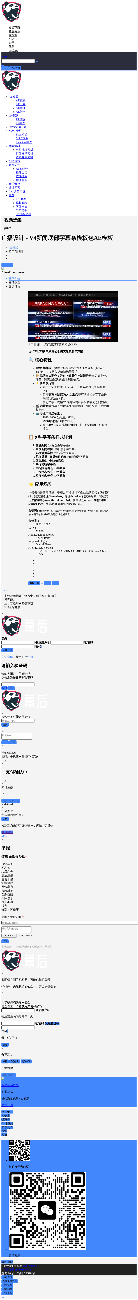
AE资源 (13, 96)
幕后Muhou (29, 1265)
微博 (5, 1061)
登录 (5, 68)
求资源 (13, 35)
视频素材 (14, 145)
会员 (13, 50)
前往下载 (7, 264)
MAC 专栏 (15, 130)
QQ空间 (26, 1061)
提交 (5, 941)
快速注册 (15, 68)
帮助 (11, 46)
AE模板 (13, 247)
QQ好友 (15, 1061)
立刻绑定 (7, 832)
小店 (11, 38)
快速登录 (7, 650)
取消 (4, 688)
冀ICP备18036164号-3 (17, 1269)
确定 (4, 836)
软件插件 (14, 164)
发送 (11, 688)
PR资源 (13, 115)
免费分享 (14, 31)
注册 (30, 656)
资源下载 (14, 27)
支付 (5, 819)
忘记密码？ (8, 656)
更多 (11, 195)
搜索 (5, 724)
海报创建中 (8, 1075)
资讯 (11, 42)
